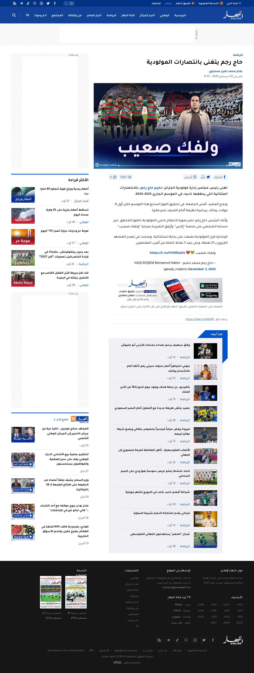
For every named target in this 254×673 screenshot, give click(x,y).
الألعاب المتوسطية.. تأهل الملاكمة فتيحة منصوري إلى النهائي (154, 453)
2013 (240, 617)
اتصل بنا (148, 650)
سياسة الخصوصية (126, 650)
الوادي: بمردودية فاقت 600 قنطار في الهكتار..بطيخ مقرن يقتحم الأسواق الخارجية (65, 532)
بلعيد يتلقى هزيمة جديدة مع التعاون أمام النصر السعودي (152, 408)
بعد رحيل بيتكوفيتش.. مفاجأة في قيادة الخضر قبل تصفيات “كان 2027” (64, 255)
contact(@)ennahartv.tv (176, 587)
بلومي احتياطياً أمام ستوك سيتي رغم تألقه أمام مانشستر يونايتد (158, 369)
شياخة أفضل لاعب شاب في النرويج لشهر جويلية (158, 492)
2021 (240, 605)
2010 (201, 617)
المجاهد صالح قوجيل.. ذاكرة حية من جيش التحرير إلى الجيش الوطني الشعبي (65, 434)
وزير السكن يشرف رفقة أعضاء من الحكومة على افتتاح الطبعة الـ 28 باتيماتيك (66, 485)
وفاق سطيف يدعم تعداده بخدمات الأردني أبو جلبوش (155, 345)
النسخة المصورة (197, 650)
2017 (240, 611)
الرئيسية (180, 15)
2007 (213, 623)
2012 (227, 617)
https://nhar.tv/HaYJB (199, 319)
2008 (226, 623)
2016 (227, 611)
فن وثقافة (75, 15)
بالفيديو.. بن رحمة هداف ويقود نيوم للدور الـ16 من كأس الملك (155, 390)
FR (27, 15)
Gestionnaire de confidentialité (65, 650)
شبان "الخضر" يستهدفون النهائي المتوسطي (160, 534)
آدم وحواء (40, 15)
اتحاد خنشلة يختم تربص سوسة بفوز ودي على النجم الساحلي (155, 474)
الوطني (164, 15)
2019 (214, 605)
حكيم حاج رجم (152, 188)
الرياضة (111, 15)
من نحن (162, 650)
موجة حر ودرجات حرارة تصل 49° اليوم (65, 231)
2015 (214, 611)
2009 (239, 623)
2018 (201, 605)
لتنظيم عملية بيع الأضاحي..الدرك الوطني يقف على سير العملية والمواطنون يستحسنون (67, 459)
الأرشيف (104, 650)
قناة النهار (128, 15)
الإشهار (177, 650)
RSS (91, 650)
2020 (226, 605)
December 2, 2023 (202, 269)
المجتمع (57, 15)
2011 (214, 617)
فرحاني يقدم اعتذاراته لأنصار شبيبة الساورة (162, 513)
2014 (201, 611)
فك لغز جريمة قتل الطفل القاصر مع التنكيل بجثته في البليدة (65, 276)
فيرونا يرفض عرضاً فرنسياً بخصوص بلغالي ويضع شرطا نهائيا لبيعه (153, 432)
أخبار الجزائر (147, 15)
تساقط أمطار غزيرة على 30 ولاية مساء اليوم (67, 213)
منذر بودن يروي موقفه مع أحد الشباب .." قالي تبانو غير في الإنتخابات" (64, 508)
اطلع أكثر (62, 419)
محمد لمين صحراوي (222, 71)
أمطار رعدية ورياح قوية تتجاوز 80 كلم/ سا (64, 192)
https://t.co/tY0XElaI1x (167, 253)
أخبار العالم (94, 15)
